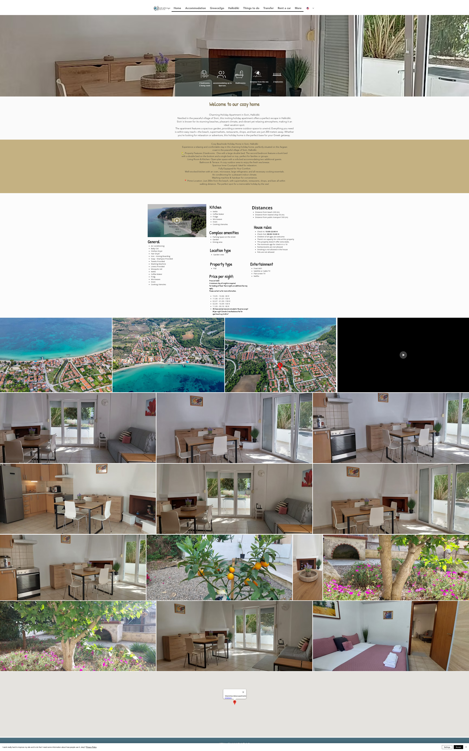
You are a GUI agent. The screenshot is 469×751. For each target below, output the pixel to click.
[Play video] (177, 221)
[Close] (466, 747)
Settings (447, 747)
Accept (458, 747)
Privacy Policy (91, 747)
